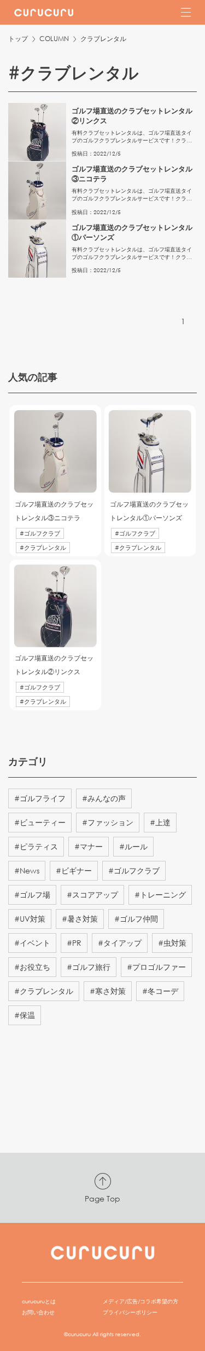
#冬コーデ (160, 991)
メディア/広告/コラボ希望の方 (140, 1301)
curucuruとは (39, 1301)
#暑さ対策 (80, 918)
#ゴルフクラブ (134, 870)
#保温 (24, 1015)
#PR (74, 943)
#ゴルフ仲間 (136, 918)
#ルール (133, 846)
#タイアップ (120, 943)
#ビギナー (74, 870)
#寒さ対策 (108, 991)
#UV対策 (29, 918)
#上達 (160, 822)
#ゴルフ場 (32, 894)
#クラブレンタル (43, 991)
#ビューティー (40, 822)
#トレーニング (160, 894)
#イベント (32, 943)
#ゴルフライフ (40, 798)
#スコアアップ (92, 894)
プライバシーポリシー (130, 1312)
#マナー (88, 846)
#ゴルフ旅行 (88, 967)
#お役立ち (32, 967)
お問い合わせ (38, 1312)
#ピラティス (36, 846)
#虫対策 (172, 943)
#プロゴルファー (156, 967)
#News (26, 870)
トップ (18, 38)
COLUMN (54, 38)
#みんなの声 (104, 798)
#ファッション (107, 822)
